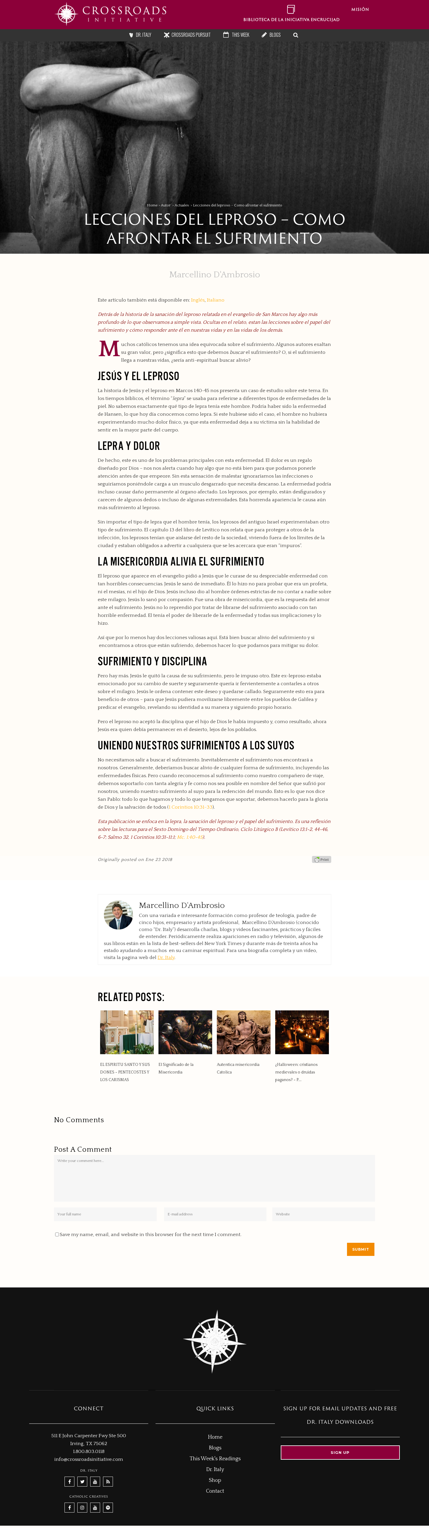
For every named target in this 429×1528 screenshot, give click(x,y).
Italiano (215, 300)
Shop (215, 1480)
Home (152, 205)
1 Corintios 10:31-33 (190, 807)
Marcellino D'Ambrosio (214, 275)
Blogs (215, 1448)
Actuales (182, 205)
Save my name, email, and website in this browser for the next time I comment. (150, 1234)
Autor (165, 205)
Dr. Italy (166, 957)
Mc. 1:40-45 (190, 837)
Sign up (340, 1452)
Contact (215, 1491)
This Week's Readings (215, 1459)
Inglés (198, 300)
